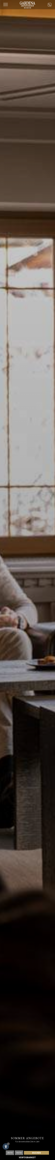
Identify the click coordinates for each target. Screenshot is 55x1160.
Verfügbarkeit (27, 1157)
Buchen (36, 1153)
